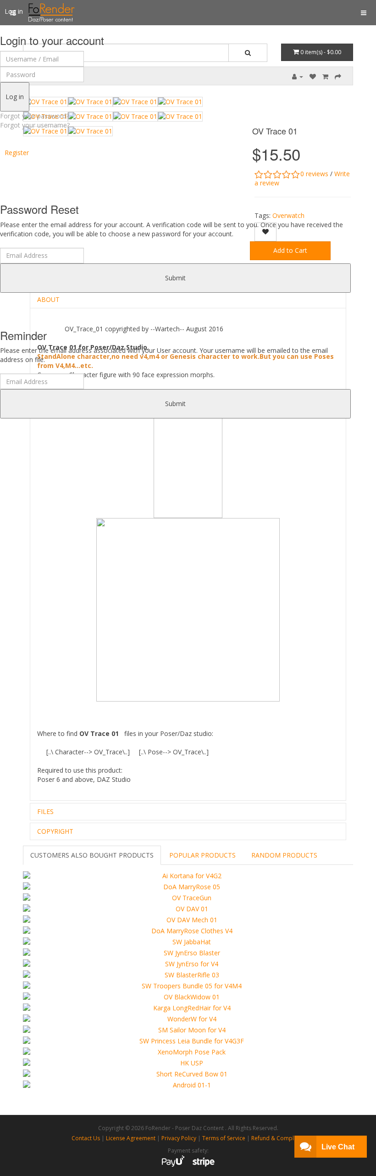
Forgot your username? (35, 125)
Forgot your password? (34, 115)
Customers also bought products (92, 855)
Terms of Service (223, 1138)
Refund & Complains (277, 1138)
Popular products (202, 855)
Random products (284, 855)
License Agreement (130, 1138)
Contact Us (86, 1138)
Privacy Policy (178, 1138)
